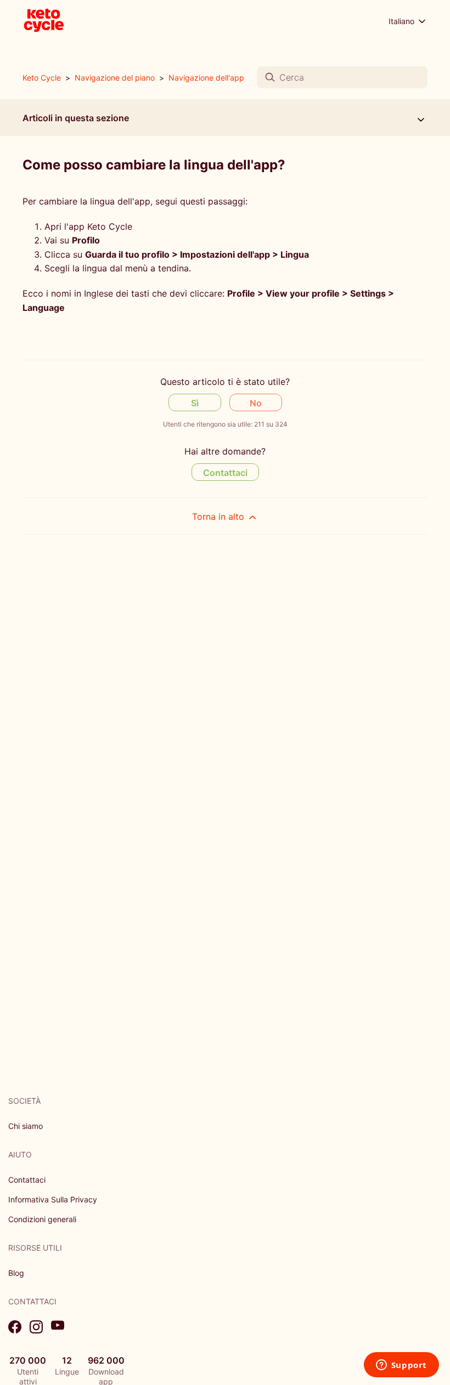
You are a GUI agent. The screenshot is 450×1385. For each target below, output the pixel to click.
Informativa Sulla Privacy (52, 1199)
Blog (16, 1273)
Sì (195, 403)
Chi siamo (25, 1126)
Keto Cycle (41, 77)
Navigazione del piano (115, 77)
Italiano (403, 21)
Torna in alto (219, 516)
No (256, 403)
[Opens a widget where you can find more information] (401, 1366)
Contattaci (225, 472)
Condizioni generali (42, 1219)
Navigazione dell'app (206, 77)
